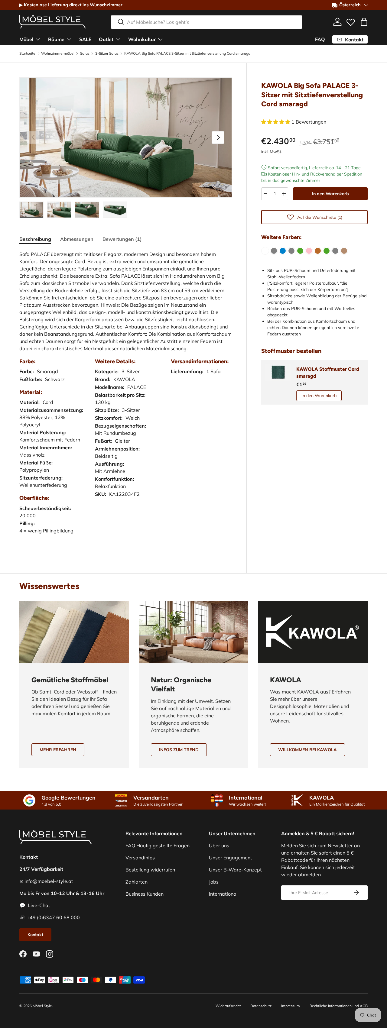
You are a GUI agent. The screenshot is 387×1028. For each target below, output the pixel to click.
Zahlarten (136, 882)
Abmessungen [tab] (76, 239)
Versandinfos (140, 858)
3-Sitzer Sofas (107, 53)
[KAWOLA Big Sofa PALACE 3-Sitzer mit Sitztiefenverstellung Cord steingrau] (335, 250)
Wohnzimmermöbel (57, 53)
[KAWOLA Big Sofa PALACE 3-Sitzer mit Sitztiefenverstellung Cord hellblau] (283, 250)
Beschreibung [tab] (35, 239)
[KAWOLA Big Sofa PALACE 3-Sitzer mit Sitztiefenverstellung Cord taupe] (344, 250)
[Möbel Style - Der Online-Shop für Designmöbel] (52, 21)
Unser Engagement (230, 858)
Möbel (26, 39)
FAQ (320, 39)
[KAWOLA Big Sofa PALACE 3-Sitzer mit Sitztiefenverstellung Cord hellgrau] (291, 250)
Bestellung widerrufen (150, 870)
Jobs (214, 882)
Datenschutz (261, 1006)
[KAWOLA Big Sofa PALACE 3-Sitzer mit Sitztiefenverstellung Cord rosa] (309, 250)
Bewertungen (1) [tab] (122, 239)
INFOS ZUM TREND (179, 749)
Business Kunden (144, 894)
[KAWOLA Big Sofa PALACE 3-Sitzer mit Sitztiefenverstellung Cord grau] (274, 250)
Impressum (290, 1006)
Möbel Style (42, 1006)
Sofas (84, 53)
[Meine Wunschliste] (350, 20)
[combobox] (206, 21)
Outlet (106, 39)
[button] (364, 21)
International (223, 894)
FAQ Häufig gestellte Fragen (157, 845)
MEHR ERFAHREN (58, 749)
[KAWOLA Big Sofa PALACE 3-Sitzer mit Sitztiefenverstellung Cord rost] (318, 250)
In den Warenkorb (330, 193)
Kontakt (35, 934)
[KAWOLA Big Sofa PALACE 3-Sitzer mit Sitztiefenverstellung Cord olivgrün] (300, 250)
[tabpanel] (125, 398)
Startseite (27, 53)
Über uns (219, 845)
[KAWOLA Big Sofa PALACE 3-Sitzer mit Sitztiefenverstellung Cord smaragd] (326, 250)
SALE (85, 39)
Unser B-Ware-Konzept (235, 870)
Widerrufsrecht (228, 1006)
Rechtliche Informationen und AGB (339, 1006)
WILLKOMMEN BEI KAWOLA (307, 749)
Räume (56, 39)
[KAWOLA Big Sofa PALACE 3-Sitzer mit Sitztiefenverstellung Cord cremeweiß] (265, 250)
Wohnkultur (142, 39)
